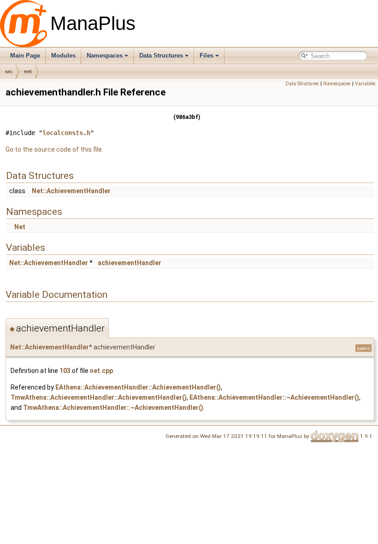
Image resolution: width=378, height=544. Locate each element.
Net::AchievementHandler (71, 191)
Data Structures (161, 55)
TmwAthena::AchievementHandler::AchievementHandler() (99, 397)
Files (206, 55)
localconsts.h (66, 132)
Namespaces (105, 55)
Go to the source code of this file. (54, 149)
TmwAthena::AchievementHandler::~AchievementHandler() (113, 407)
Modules (63, 55)
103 (65, 370)
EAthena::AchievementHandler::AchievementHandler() (138, 387)
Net (19, 227)
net (28, 71)
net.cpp (101, 370)
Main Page (25, 55)
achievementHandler (129, 262)
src (8, 71)
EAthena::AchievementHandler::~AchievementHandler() (274, 397)
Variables (365, 84)
